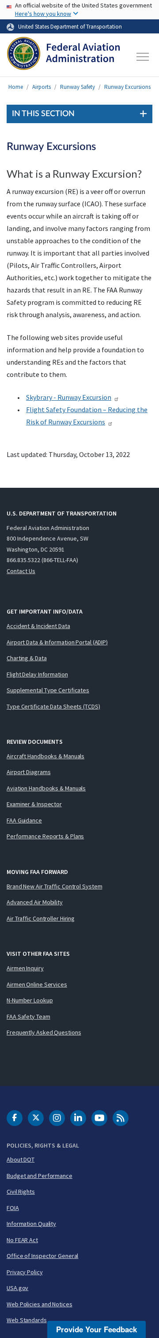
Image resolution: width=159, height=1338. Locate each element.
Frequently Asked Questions (44, 1032)
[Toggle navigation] (143, 56)
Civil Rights (21, 1191)
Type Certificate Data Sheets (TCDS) (53, 706)
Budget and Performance (39, 1176)
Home (15, 87)
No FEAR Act (22, 1240)
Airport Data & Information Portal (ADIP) (57, 642)
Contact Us (21, 571)
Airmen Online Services (37, 984)
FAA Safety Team (28, 1016)
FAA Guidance (24, 820)
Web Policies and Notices (39, 1304)
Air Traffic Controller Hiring (41, 918)
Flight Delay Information (37, 674)
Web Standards (27, 1320)
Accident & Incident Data (38, 626)
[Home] (63, 57)
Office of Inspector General (42, 1256)
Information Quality (31, 1224)
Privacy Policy (25, 1272)
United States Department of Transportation (70, 26)
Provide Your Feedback (96, 1329)
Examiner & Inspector (34, 804)
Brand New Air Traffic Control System (54, 886)
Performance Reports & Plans (45, 836)
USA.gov (17, 1288)
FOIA (13, 1208)
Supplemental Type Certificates (48, 690)
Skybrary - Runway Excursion (68, 397)
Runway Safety (77, 87)
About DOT (20, 1159)
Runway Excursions (127, 87)
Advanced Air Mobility (35, 902)
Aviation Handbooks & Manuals (46, 788)
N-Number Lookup (30, 1000)
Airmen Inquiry (25, 968)
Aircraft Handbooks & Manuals (45, 756)
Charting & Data (27, 658)
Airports (41, 87)
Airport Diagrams (28, 772)
